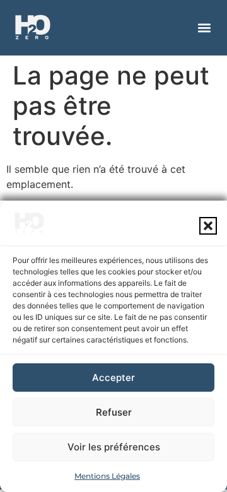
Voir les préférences (113, 447)
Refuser (114, 412)
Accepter (113, 378)
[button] (208, 226)
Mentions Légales (107, 476)
